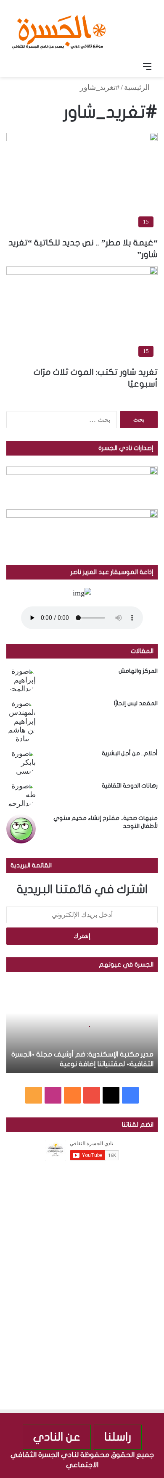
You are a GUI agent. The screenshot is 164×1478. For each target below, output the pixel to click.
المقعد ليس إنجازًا (136, 703)
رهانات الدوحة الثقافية (130, 785)
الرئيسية (138, 87)
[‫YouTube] (91, 1095)
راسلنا (117, 1437)
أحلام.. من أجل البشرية (130, 753)
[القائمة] (147, 66)
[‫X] (111, 1095)
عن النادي (56, 1437)
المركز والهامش (138, 671)
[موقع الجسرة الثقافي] (58, 29)
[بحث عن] (17, 66)
